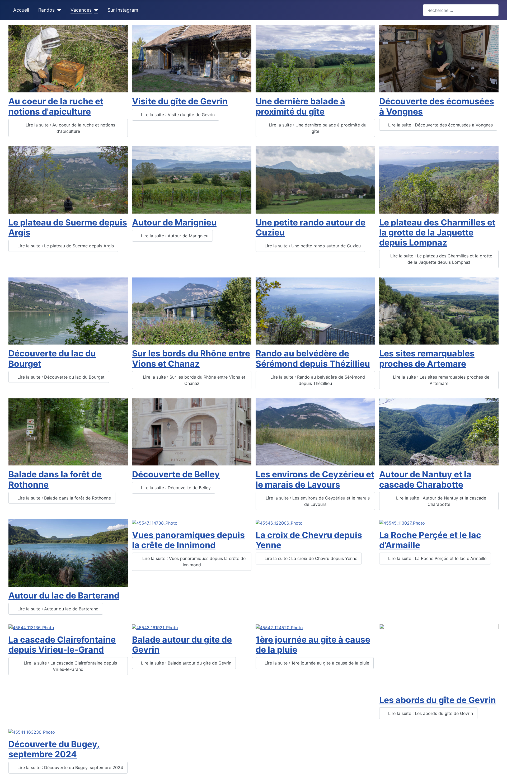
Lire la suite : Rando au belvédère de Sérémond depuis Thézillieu (317, 380)
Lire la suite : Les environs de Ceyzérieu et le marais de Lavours (317, 501)
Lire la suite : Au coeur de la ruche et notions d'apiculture (69, 128)
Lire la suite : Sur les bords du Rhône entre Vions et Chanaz (193, 380)
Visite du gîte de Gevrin (180, 101)
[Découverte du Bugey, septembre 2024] (31, 731)
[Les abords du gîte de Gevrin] (439, 657)
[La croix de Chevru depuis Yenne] (279, 522)
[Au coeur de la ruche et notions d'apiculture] (68, 58)
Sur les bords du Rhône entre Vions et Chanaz (191, 358)
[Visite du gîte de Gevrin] (191, 58)
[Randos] (58, 10)
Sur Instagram (122, 10)
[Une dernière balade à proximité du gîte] (315, 58)
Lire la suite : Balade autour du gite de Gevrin (185, 663)
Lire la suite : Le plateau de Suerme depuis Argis (65, 245)
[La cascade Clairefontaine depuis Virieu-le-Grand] (31, 627)
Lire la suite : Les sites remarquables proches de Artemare (440, 380)
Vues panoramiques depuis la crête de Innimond (188, 540)
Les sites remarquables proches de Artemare (427, 358)
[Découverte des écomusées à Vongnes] (439, 58)
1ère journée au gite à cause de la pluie (313, 644)
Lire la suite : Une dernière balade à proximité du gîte (316, 128)
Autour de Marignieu (174, 222)
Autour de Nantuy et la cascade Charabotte (425, 479)
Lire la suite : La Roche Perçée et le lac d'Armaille (436, 558)
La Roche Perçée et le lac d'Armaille (430, 540)
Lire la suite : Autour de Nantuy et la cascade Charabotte (440, 501)
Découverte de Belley (176, 474)
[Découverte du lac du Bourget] (68, 310)
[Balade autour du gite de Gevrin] (155, 627)
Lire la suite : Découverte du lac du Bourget (60, 377)
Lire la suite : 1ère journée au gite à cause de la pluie (316, 663)
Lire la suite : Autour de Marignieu (174, 235)
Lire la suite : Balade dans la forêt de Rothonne (63, 498)
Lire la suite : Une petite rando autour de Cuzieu (312, 245)
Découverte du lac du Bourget (52, 358)
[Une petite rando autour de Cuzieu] (315, 179)
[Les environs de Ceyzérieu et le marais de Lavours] (315, 431)
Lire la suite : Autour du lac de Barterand (57, 608)
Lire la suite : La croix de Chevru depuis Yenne (310, 558)
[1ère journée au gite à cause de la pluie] (279, 627)
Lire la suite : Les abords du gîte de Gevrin (430, 713)
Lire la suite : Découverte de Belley (175, 487)
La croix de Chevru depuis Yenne (309, 540)
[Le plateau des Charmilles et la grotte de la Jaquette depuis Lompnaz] (439, 179)
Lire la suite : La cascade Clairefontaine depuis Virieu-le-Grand (69, 666)
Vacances (81, 10)
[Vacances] (95, 10)
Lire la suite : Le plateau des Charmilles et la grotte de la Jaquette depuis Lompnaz (440, 259)
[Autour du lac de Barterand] (68, 552)
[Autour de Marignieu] (191, 179)
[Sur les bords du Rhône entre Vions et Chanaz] (191, 310)
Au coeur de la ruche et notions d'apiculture (55, 106)
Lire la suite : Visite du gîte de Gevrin (177, 114)
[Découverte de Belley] (191, 431)
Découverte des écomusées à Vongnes (436, 106)
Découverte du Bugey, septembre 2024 (54, 749)
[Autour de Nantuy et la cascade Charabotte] (439, 431)
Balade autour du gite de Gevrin (182, 644)
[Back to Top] (498, 772)
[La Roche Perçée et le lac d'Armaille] (402, 522)
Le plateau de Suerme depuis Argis (67, 227)
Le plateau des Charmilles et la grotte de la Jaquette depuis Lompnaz (437, 232)
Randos (46, 10)
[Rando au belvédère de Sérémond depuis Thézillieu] (315, 310)
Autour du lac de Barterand (63, 595)
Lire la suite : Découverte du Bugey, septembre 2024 (69, 767)
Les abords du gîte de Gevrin (437, 700)
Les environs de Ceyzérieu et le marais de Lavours (315, 479)
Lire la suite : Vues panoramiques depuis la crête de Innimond (193, 561)
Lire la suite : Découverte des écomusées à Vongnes (440, 125)
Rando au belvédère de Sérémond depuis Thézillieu (313, 358)
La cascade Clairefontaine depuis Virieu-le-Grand (62, 644)
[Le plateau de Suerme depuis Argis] (68, 179)
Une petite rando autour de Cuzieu (310, 227)
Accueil (21, 10)
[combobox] (461, 10)
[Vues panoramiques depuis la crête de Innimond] (154, 522)
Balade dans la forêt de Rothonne (55, 479)
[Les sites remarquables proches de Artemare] (439, 310)
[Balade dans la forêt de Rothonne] (68, 431)
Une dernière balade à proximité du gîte (300, 106)
